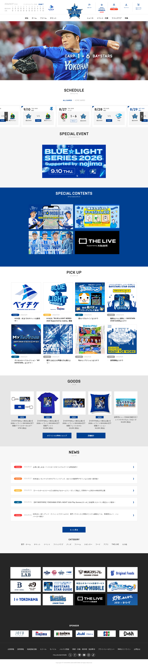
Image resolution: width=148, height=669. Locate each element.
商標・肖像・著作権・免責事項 (83, 649)
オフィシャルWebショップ (57, 435)
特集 (126, 18)
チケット (53, 18)
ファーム (43, 18)
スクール (43, 649)
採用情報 (20, 649)
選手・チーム (26, 544)
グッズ (68, 544)
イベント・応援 (102, 18)
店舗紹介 (91, 435)
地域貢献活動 (32, 649)
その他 (124, 544)
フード (98, 544)
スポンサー (88, 544)
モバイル (53, 649)
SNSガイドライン (124, 649)
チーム (34, 18)
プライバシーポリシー (106, 649)
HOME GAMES (80, 100)
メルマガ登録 (64, 649)
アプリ (106, 544)
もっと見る (74, 529)
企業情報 (11, 649)
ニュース (90, 18)
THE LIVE (115, 544)
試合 (26, 18)
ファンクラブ (116, 18)
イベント (47, 544)
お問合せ (137, 649)
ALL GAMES (67, 100)
